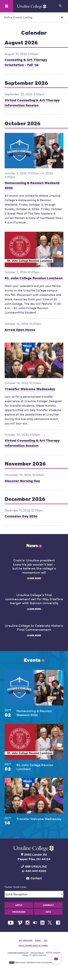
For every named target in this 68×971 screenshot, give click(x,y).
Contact (36, 878)
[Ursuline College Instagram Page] (28, 922)
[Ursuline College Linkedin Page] (42, 922)
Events (32, 660)
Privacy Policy (37, 953)
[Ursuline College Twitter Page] (50, 922)
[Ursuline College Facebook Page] (58, 922)
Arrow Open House (20, 330)
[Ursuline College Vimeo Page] (19, 922)
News (32, 545)
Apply (18, 905)
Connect (48, 905)
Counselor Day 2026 (21, 516)
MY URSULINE (26, 940)
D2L (46, 940)
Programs (19, 912)
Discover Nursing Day (22, 481)
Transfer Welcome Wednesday (30, 389)
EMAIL (38, 940)
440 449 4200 (35, 871)
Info (48, 912)
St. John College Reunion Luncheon (34, 278)
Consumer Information (18, 953)
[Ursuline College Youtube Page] (11, 922)
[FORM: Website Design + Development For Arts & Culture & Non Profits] (34, 962)
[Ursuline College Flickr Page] (35, 922)
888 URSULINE (36, 866)
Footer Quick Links (15, 886)
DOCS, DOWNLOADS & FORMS (33, 945)
